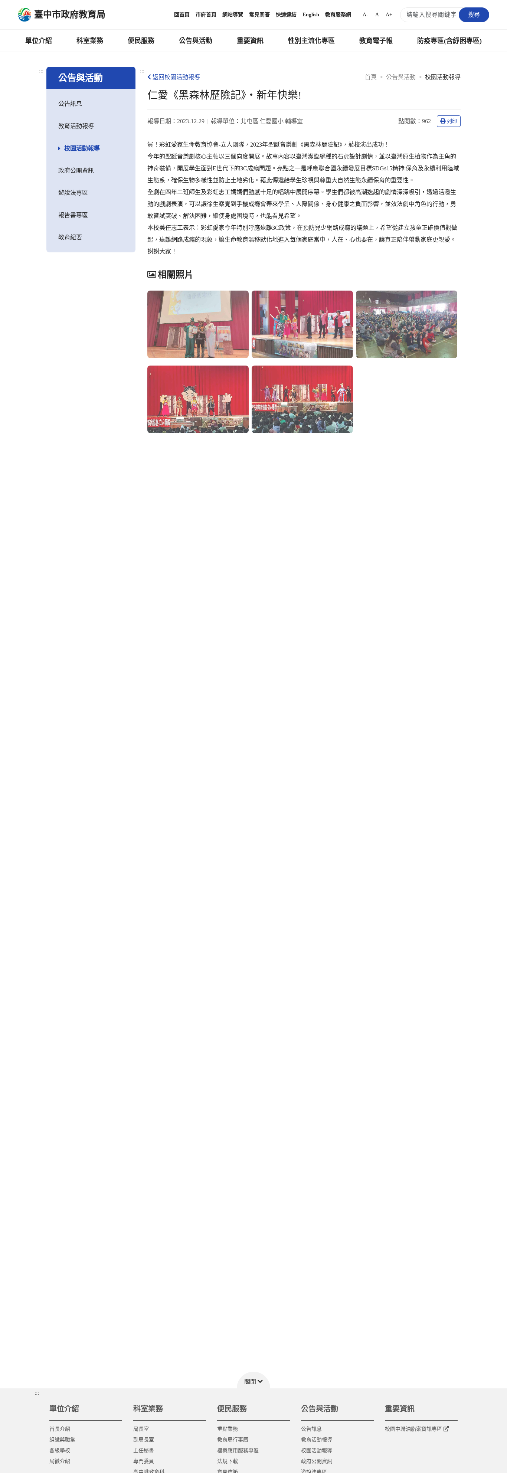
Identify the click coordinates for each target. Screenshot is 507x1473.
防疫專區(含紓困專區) (449, 41)
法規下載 (227, 1461)
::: (41, 71)
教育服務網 (338, 14)
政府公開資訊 (76, 170)
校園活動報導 (82, 148)
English (310, 14)
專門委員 (143, 1461)
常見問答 (259, 14)
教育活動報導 (76, 126)
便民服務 (141, 41)
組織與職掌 (62, 1440)
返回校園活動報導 (176, 77)
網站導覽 (232, 14)
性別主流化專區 (311, 41)
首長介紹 (59, 1429)
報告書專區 (73, 215)
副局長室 (143, 1440)
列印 (452, 121)
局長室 (141, 1429)
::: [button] (37, 1392)
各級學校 (59, 1450)
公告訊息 (70, 104)
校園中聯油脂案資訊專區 (413, 1429)
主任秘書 (143, 1450)
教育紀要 (70, 237)
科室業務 (89, 41)
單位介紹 (38, 41)
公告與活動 (195, 41)
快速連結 (286, 14)
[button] (253, 1380)
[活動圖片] (198, 324)
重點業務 (227, 1429)
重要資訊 (250, 41)
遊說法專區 (73, 193)
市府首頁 (206, 14)
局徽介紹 (59, 1461)
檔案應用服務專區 (238, 1450)
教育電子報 (376, 41)
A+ (389, 14)
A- (365, 14)
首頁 (371, 77)
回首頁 (182, 14)
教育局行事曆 (232, 1440)
